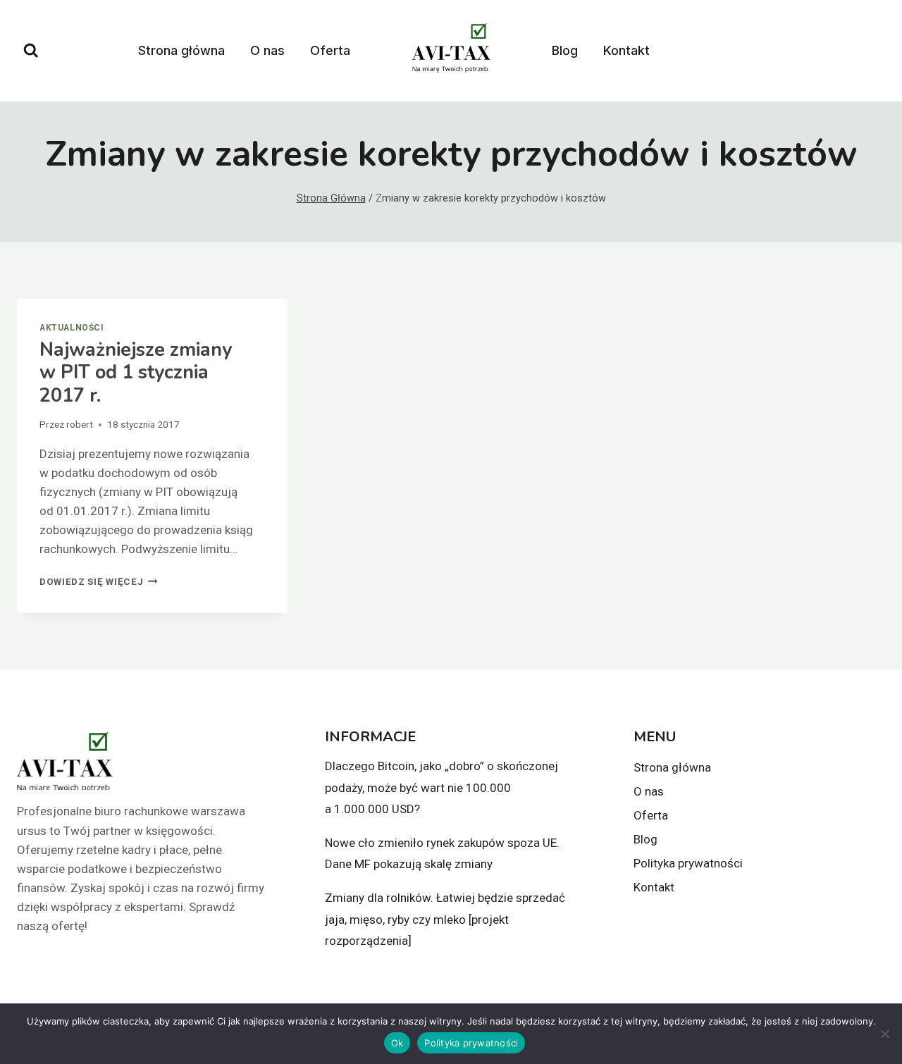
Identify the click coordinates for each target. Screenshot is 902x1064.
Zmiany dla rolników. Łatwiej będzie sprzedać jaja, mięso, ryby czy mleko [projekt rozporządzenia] (445, 919)
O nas (267, 50)
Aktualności (71, 328)
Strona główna (181, 50)
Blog (565, 50)
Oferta (330, 50)
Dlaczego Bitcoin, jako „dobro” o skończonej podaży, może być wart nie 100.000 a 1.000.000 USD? (441, 787)
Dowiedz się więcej (98, 581)
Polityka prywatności (688, 863)
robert (79, 424)
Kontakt (626, 50)
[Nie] (884, 1034)
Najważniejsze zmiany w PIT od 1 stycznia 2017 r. (135, 373)
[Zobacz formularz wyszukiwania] (31, 51)
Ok (397, 1042)
